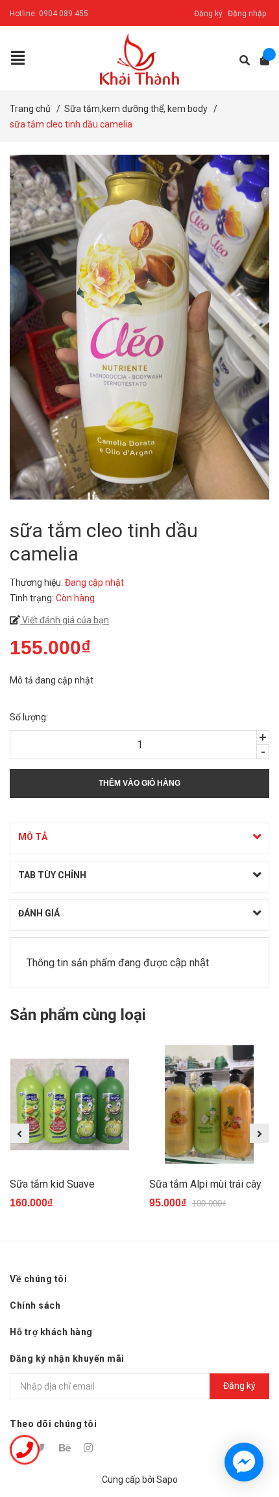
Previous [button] (19, 1133)
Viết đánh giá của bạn (64, 620)
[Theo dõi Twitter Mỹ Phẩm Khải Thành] (40, 1448)
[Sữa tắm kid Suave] (70, 1104)
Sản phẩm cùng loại (78, 1015)
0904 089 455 (63, 13)
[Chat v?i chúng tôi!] (243, 1462)
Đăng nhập (247, 13)
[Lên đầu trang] (243, 1434)
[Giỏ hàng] (260, 60)
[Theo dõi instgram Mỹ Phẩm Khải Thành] (90, 1448)
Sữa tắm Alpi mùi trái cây (205, 1184)
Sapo (167, 1479)
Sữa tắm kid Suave (52, 1184)
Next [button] (259, 1133)
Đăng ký (208, 13)
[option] (70, 1132)
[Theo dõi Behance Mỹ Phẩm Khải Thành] (65, 1448)
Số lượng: (29, 717)
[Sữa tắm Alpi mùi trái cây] (209, 1104)
